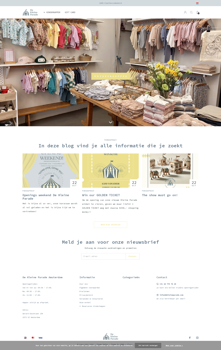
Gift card (70, 12)
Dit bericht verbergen (148, 345)
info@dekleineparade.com (171, 295)
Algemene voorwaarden (89, 287)
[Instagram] (197, 338)
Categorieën (131, 277)
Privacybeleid (86, 295)
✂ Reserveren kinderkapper (92, 306)
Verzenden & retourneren (91, 299)
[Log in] (185, 12)
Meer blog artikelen (110, 224)
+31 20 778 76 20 (168, 284)
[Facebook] (189, 338)
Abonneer (132, 256)
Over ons (83, 284)
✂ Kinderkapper (52, 12)
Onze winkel (85, 302)
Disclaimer (84, 291)
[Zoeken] (191, 12)
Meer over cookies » (174, 345)
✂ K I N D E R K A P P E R (110, 76)
